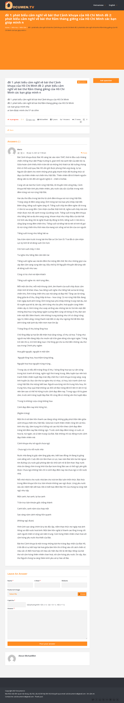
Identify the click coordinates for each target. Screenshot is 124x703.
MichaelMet (43, 119)
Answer (11, 608)
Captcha (11, 600)
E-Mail (38, 581)
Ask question (106, 80)
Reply (85, 153)
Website (65, 581)
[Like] (81, 122)
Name (10, 581)
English (112, 5)
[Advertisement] (62, 53)
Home (7, 27)
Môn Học (15, 27)
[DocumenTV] (19, 5)
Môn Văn (23, 27)
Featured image (14, 590)
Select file (13, 594)
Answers (66, 119)
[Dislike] (84, 119)
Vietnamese (98, 5)
